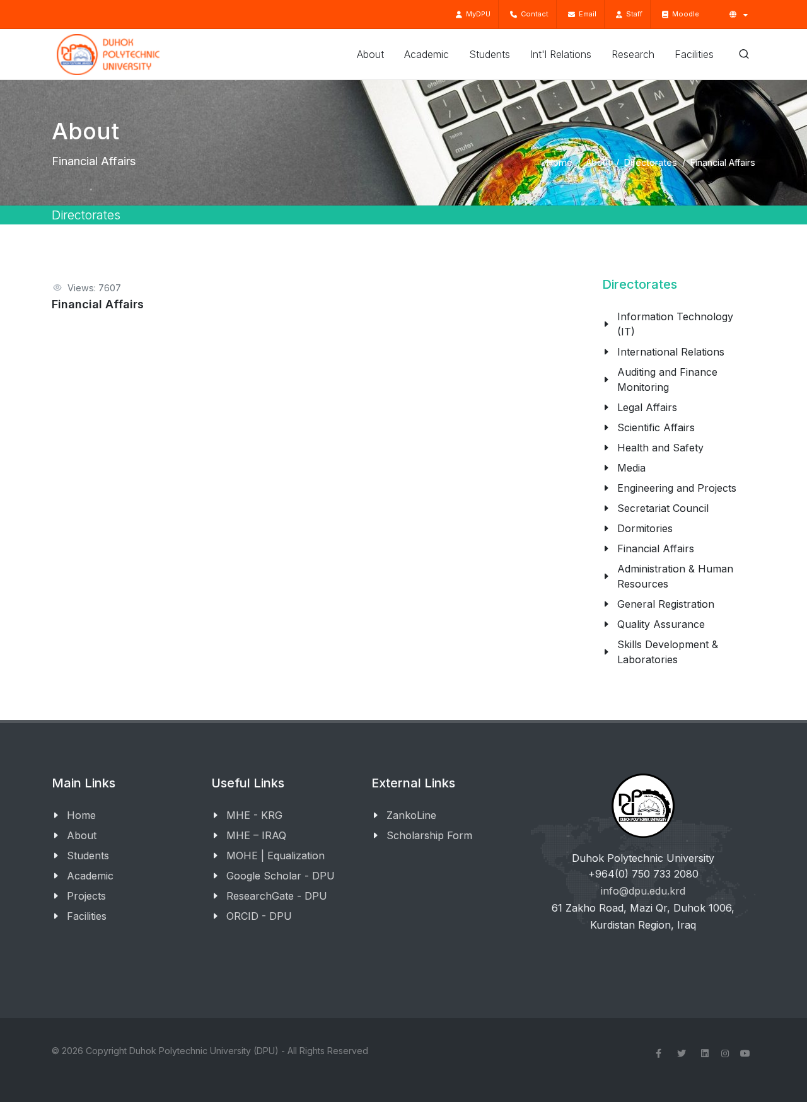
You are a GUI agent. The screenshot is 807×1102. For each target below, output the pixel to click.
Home (559, 162)
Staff (632, 13)
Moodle (683, 13)
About (598, 162)
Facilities (87, 916)
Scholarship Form (429, 835)
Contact (533, 13)
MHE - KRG (254, 815)
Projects (86, 896)
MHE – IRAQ (256, 835)
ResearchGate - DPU (276, 896)
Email (585, 13)
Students (88, 855)
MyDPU (476, 13)
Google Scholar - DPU (280, 875)
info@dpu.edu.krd (643, 890)
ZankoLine (411, 815)
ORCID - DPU (259, 916)
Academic (90, 875)
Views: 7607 (94, 287)
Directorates (650, 162)
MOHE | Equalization (275, 855)
